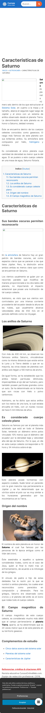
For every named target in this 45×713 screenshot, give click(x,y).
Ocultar (26, 169)
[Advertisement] (22, 31)
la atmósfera (11, 255)
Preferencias (22, 696)
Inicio (4, 70)
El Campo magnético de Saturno (24, 196)
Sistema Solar (8, 108)
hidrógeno (34, 142)
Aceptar (22, 702)
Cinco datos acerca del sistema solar (23, 648)
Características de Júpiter (18, 658)
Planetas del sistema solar (18, 653)
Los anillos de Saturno (19, 183)
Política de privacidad (19, 708)
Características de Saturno (17, 174)
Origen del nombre (17, 193)
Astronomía (14, 70)
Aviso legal (30, 708)
